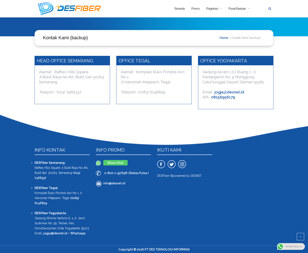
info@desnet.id (114, 183)
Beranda (180, 8)
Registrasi (212, 8)
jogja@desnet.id (229, 92)
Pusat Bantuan (237, 8)
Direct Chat (115, 162)
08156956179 (223, 97)
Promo (195, 8)
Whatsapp (77, 233)
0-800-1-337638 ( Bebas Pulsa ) (126, 173)
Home (224, 37)
